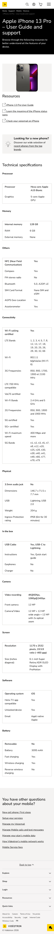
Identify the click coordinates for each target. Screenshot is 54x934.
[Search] (27, 4)
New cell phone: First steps (16, 812)
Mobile (19, 11)
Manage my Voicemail (13, 824)
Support (11, 11)
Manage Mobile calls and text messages (23, 829)
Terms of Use (25, 914)
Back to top (25, 864)
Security (18, 917)
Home (4, 11)
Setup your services (12, 818)
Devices (26, 11)
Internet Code (35, 917)
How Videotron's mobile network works (23, 841)
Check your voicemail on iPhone (22, 121)
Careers (15, 914)
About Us (6, 914)
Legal (25, 917)
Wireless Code (8, 921)
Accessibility (7, 917)
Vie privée (36, 914)
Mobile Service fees (12, 847)
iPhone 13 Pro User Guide (20, 105)
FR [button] (17, 921)
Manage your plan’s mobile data (18, 835)
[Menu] (49, 4)
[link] (7, 4)
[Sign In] (34, 4)
